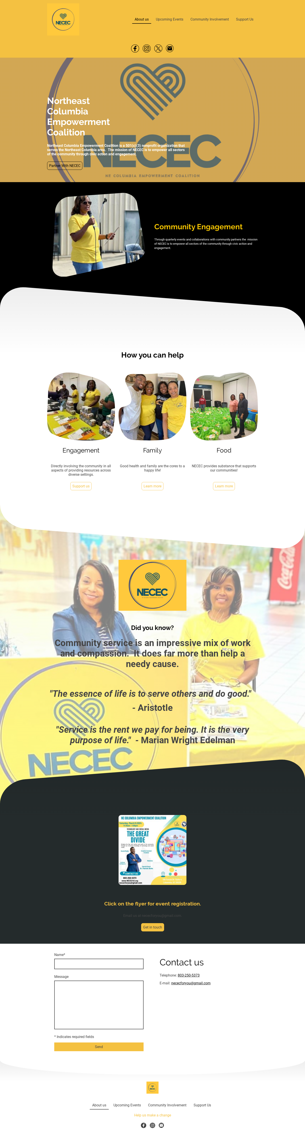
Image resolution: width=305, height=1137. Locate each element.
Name (59, 955)
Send (99, 1047)
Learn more (152, 486)
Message (61, 977)
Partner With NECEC (64, 166)
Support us (81, 486)
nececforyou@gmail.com (191, 983)
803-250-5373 (189, 975)
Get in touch (152, 927)
